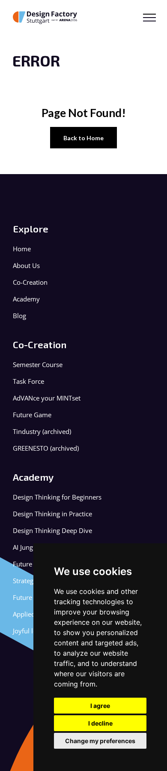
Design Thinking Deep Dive (52, 531)
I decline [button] (100, 723)
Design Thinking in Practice (52, 514)
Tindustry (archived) (42, 432)
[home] (47, 17)
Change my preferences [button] (100, 740)
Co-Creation (30, 282)
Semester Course (38, 365)
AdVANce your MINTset (47, 398)
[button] (149, 18)
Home (22, 249)
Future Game (32, 415)
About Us (26, 266)
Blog (19, 316)
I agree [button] (100, 705)
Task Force (28, 381)
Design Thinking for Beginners (57, 497)
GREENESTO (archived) (46, 448)
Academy (26, 299)
